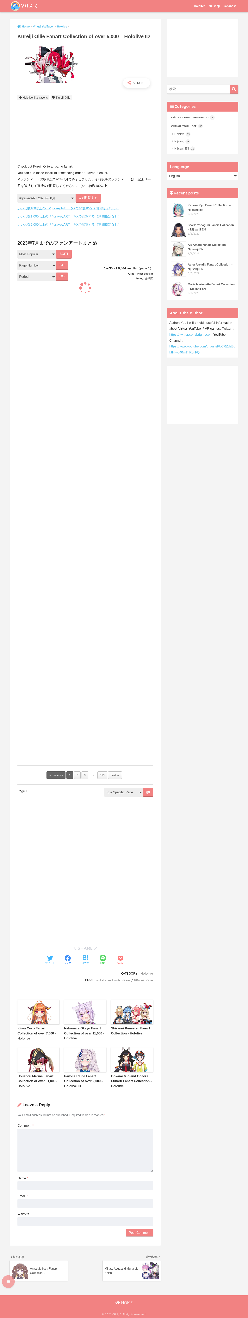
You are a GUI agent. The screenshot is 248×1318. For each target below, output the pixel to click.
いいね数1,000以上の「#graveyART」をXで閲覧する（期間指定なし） (69, 216)
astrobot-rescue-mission (192, 117)
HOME (126, 1302)
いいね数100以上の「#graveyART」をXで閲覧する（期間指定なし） (68, 208)
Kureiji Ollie (63, 97)
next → (115, 775)
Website (23, 1214)
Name (22, 1178)
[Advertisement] (85, 133)
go (148, 792)
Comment (25, 1125)
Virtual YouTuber (186, 126)
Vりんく (30, 6)
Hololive (199, 6)
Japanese (230, 6)
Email (22, 1196)
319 (102, 775)
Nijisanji (214, 6)
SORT (63, 254)
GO (62, 265)
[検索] (234, 89)
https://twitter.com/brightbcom (190, 334)
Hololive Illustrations (35, 97)
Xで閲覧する (88, 198)
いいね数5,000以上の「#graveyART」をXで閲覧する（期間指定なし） (69, 224)
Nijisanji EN (184, 148)
